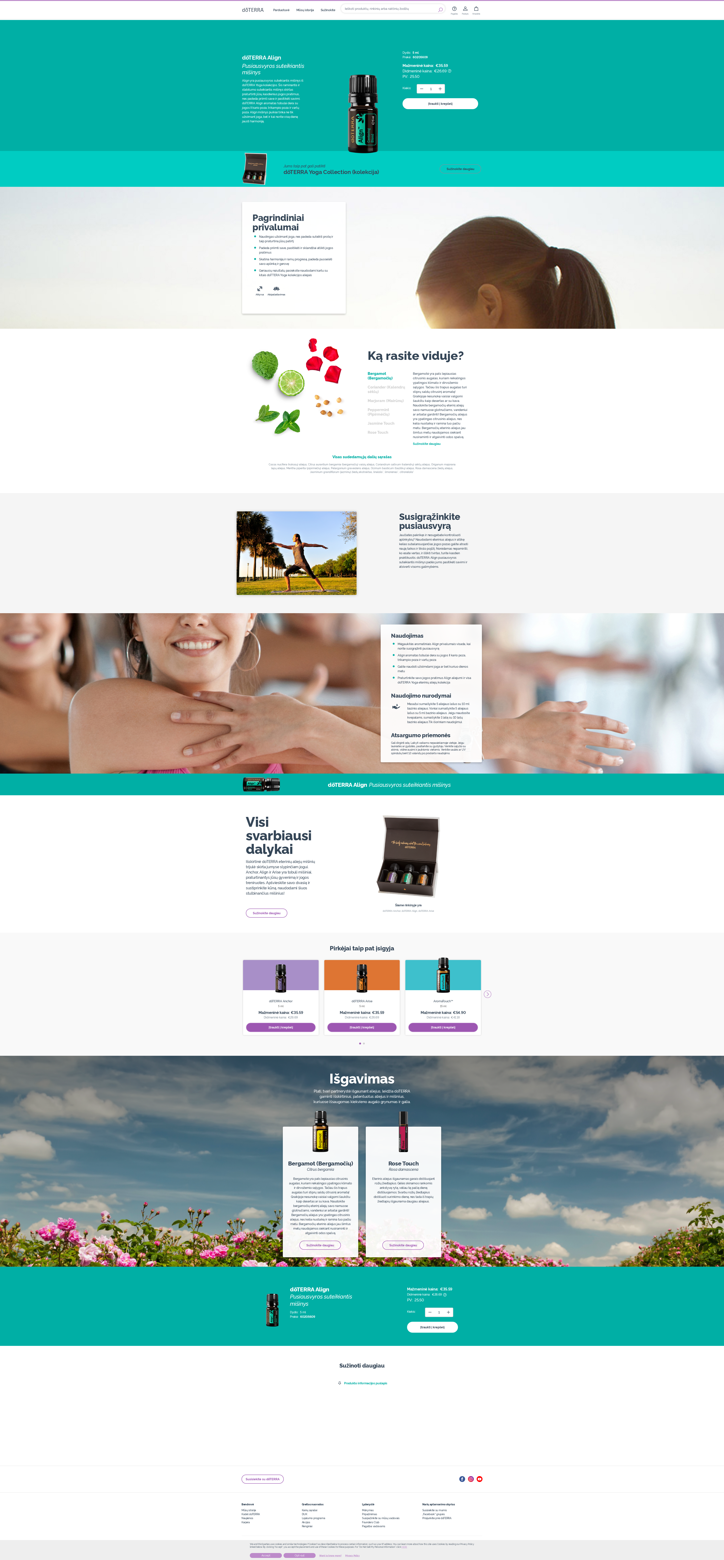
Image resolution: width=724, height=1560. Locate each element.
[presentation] (487, 994)
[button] (360, 1043)
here (404, 1547)
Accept (266, 1555)
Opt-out (299, 1555)
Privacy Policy (352, 1555)
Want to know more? (330, 1555)
